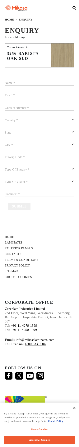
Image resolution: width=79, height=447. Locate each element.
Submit (19, 206)
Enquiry (25, 19)
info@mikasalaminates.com (35, 340)
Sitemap (11, 271)
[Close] (74, 408)
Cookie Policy (55, 421)
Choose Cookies (18, 277)
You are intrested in (17, 47)
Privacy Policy (17, 265)
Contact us (14, 254)
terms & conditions (21, 259)
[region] (39, 425)
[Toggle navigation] (66, 7)
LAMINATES (13, 242)
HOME (9, 19)
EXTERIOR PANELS (19, 248)
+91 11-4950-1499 (24, 330)
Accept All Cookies (39, 439)
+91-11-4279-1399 (24, 325)
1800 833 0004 (35, 344)
